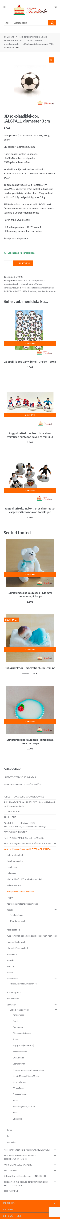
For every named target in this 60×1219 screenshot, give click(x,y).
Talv (8, 1136)
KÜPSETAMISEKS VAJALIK (18, 1164)
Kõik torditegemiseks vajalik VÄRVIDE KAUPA (27, 1149)
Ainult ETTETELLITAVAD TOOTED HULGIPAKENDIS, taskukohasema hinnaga (25, 825)
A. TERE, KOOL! (12, 811)
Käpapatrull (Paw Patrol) (23, 1045)
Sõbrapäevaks (13, 998)
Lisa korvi (23, 263)
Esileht (10, 36)
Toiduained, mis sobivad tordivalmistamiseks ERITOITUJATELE (26, 1183)
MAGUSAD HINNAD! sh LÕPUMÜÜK (22, 784)
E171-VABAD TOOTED (15, 832)
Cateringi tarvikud (15, 855)
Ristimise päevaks (15, 992)
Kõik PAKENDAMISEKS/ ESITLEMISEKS (24, 837)
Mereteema (12, 954)
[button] (51, 60)
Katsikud (11, 910)
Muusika (10, 960)
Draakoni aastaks (15, 861)
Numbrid (10, 966)
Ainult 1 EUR (23, 280)
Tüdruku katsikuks (18, 921)
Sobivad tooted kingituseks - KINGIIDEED (25, 1176)
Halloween (11, 873)
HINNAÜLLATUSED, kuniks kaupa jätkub (24, 879)
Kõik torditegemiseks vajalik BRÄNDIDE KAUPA (28, 843)
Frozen (16, 1039)
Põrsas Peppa (18, 1088)
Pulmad (10, 972)
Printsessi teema (20, 1094)
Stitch (15, 1100)
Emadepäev (12, 867)
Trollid (16, 1112)
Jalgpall (24, 284)
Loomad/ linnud (20, 1064)
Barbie (16, 1021)
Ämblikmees (18, 1015)
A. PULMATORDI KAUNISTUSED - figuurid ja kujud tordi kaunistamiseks (29, 804)
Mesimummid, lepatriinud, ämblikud (28, 1070)
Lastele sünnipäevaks (19, 1010)
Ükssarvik (17, 1119)
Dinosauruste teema (22, 1033)
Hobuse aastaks (14, 885)
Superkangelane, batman (24, 1106)
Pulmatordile (12, 978)
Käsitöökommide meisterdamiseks (22, 904)
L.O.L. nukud (18, 1058)
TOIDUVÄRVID (12, 1191)
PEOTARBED (10, 1170)
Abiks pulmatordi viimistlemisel (23, 984)
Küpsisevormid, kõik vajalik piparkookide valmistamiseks (32, 936)
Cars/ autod (18, 1027)
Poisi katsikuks (16, 915)
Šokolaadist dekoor (46, 291)
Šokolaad (32, 291)
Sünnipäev (11, 1005)
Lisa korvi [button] (30, 343)
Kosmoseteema (20, 1051)
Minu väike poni (19, 1082)
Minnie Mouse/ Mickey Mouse (26, 1076)
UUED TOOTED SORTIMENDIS (20, 777)
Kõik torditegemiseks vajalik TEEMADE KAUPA (27, 849)
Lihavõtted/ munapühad (17, 948)
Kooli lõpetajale (13, 930)
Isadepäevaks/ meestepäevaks (20, 891)
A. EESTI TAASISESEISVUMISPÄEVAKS (24, 796)
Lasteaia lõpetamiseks (16, 942)
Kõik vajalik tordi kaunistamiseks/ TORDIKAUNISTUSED (20, 1157)
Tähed (9, 1130)
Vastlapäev (11, 1142)
